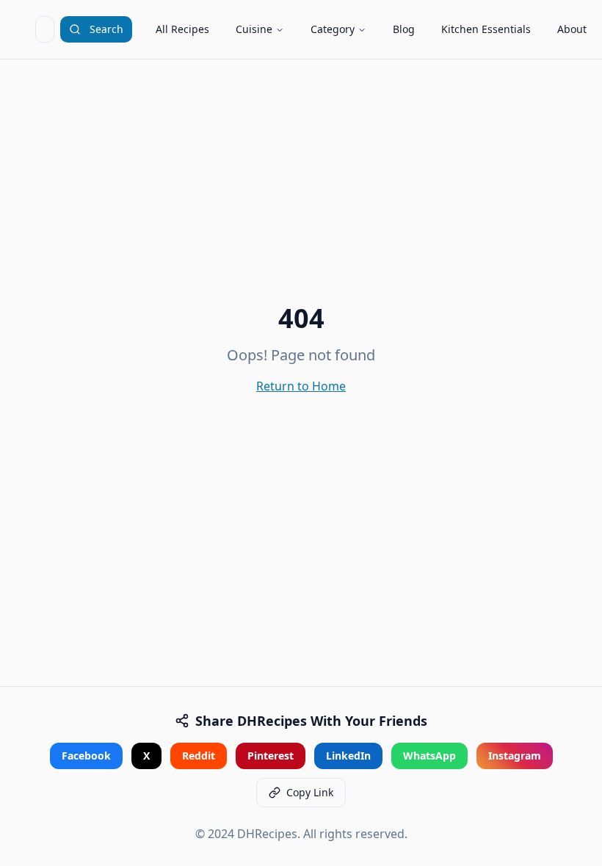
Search (106, 29)
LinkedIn (348, 756)
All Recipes (182, 29)
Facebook (86, 756)
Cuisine (254, 29)
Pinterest (270, 756)
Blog (404, 29)
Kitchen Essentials (486, 29)
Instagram (514, 756)
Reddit (198, 756)
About (572, 29)
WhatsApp (429, 756)
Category (333, 29)
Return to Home (301, 386)
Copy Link (309, 792)
